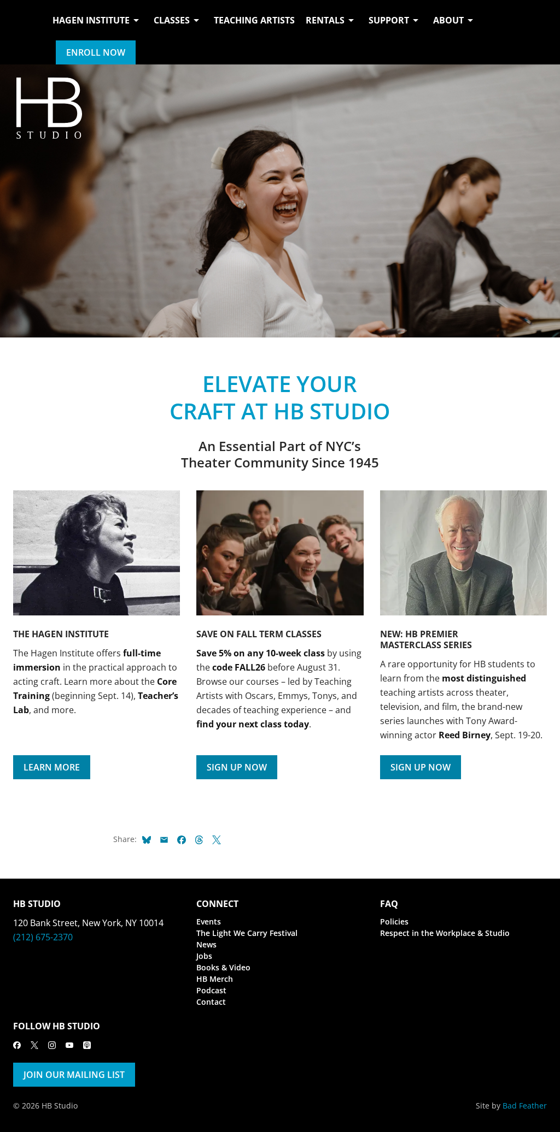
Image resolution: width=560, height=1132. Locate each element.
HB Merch (214, 979)
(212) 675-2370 (43, 937)
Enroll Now (95, 52)
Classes (172, 20)
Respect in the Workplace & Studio (445, 933)
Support (389, 20)
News (206, 944)
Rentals (325, 20)
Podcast (211, 990)
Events (208, 921)
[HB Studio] (24, 32)
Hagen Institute (91, 20)
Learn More (52, 767)
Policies (394, 921)
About (448, 20)
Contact (211, 1002)
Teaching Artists (254, 20)
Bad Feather (525, 1105)
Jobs (204, 956)
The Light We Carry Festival (247, 933)
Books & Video (223, 967)
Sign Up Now (237, 767)
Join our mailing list (74, 1075)
